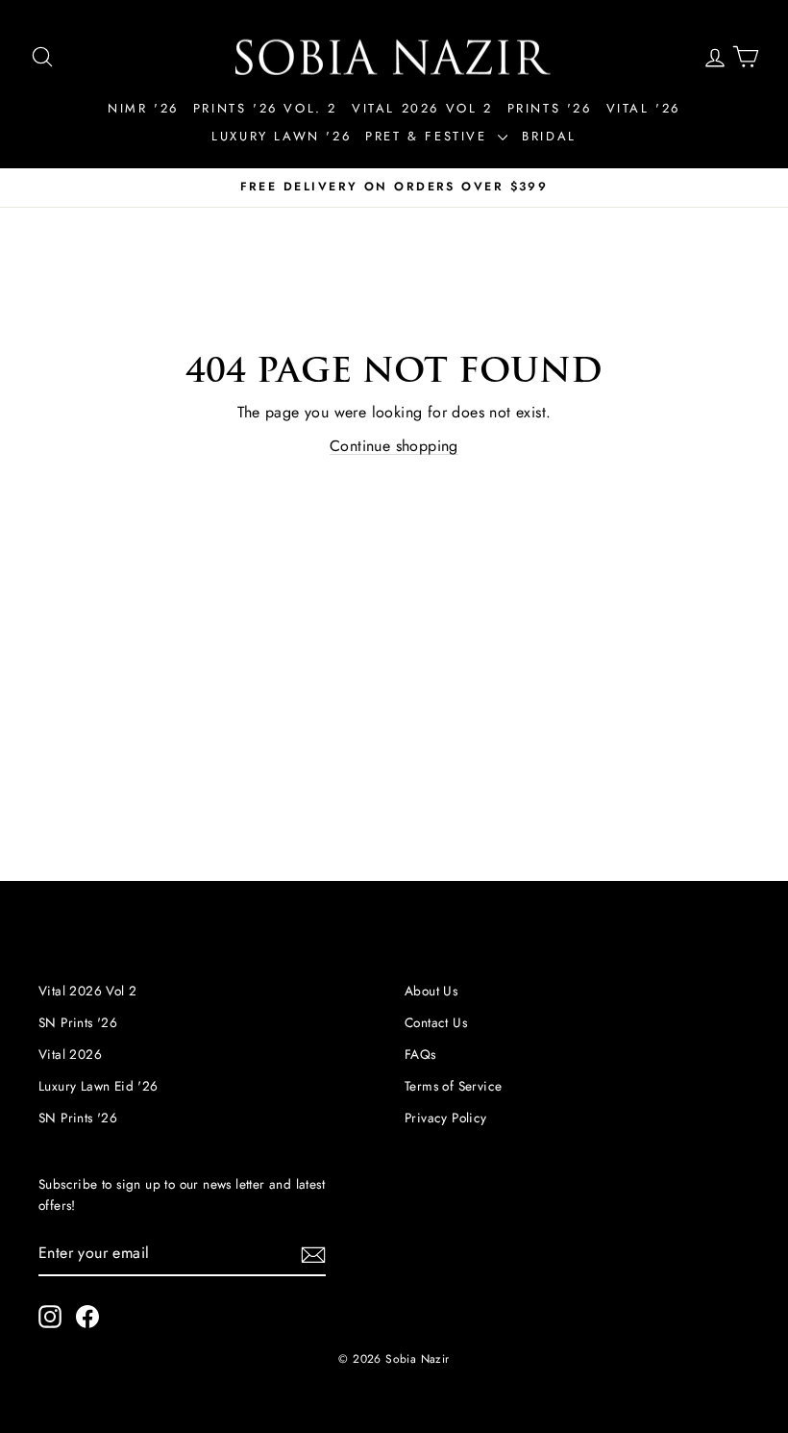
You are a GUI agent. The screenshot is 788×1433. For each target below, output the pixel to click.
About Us (431, 990)
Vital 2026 (70, 1054)
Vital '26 (643, 108)
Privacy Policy (446, 1117)
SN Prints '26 (77, 1022)
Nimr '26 (143, 108)
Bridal (549, 136)
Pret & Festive (429, 136)
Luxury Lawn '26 (281, 136)
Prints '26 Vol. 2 (265, 108)
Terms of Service (453, 1085)
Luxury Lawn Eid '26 (98, 1085)
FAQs (420, 1054)
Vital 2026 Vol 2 (422, 108)
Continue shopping (394, 446)
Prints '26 (549, 108)
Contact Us (436, 1022)
